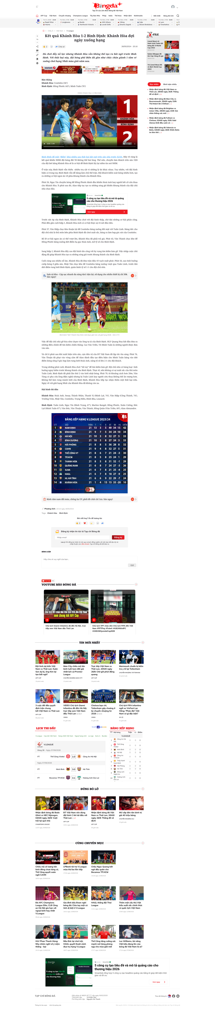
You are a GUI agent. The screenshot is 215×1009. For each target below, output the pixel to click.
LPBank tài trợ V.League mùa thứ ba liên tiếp (75, 868)
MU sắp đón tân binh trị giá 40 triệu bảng (130, 814)
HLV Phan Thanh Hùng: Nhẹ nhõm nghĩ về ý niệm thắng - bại (47, 944)
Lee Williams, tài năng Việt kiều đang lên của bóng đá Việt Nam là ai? (130, 944)
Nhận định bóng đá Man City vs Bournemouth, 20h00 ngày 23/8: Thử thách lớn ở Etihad (163, 101)
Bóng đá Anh (168, 16)
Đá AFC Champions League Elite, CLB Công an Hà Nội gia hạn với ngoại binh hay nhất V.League (46, 908)
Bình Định (63, 513)
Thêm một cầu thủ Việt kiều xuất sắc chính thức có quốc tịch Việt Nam (130, 905)
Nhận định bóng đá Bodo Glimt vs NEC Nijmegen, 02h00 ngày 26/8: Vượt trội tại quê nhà (47, 816)
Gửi (132, 565)
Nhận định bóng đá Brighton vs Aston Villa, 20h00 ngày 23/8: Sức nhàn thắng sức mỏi (163, 110)
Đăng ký (118, 537)
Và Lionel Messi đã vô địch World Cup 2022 (155, 67)
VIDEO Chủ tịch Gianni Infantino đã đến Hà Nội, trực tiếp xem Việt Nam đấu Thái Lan (75, 709)
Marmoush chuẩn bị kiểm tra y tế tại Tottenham (131, 667)
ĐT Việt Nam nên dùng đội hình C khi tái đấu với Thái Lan (75, 815)
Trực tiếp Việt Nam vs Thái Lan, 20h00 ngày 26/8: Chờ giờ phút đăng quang (102, 670)
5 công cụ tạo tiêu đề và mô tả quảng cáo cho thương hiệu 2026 (105, 199)
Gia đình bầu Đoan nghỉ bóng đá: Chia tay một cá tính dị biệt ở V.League (75, 905)
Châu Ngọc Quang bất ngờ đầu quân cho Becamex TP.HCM (102, 869)
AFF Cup (44, 16)
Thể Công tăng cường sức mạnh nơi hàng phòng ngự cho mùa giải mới (103, 944)
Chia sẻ (61, 46)
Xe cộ (121, 717)
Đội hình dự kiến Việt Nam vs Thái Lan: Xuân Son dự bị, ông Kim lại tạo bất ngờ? (46, 670)
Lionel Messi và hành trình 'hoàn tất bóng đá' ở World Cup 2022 (155, 44)
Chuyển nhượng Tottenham (129, 672)
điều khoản (85, 544)
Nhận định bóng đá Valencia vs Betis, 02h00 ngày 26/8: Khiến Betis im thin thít (164, 129)
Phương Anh (49, 509)
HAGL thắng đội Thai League (101, 904)
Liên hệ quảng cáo (55, 1005)
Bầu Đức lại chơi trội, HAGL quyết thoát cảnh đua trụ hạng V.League (74, 944)
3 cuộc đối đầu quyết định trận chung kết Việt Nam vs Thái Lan (47, 708)
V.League (38, 736)
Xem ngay (91, 212)
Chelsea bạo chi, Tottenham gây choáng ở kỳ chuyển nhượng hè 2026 (103, 709)
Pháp (104, 16)
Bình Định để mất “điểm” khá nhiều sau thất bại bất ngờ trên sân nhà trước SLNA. (82, 157)
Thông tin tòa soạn (41, 1005)
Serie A (97, 736)
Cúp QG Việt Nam (50, 736)
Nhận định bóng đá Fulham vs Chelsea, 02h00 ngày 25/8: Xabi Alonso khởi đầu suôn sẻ (162, 120)
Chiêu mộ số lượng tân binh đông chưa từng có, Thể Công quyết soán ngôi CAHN (47, 870)
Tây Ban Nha (95, 16)
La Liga (91, 736)
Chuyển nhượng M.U (126, 819)
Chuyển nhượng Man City (72, 678)
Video (65, 717)
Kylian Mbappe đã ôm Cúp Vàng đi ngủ (155, 55)
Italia (110, 16)
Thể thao (118, 16)
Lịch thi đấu (46, 728)
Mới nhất (157, 16)
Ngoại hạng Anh (81, 736)
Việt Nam (52, 16)
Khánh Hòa (52, 513)
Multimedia (138, 16)
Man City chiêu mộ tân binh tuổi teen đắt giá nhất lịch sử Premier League (74, 670)
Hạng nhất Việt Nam (65, 736)
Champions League (80, 16)
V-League (70, 31)
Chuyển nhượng (65, 16)
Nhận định (128, 16)
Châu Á (50, 31)
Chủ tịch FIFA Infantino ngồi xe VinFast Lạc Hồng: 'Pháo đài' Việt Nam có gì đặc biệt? (130, 709)
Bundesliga (106, 736)
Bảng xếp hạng (122, 728)
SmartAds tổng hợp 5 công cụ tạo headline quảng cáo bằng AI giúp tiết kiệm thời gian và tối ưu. (105, 205)
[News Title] (37, 59)
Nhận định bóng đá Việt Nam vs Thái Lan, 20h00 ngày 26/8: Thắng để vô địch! (103, 816)
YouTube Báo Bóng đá (59, 584)
